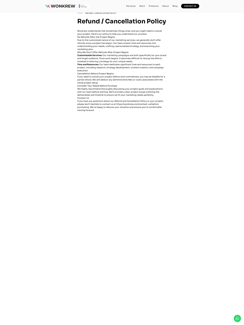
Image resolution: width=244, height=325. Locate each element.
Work (142, 6)
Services (131, 6)
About (165, 6)
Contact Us (190, 6)
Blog (175, 6)
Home (80, 13)
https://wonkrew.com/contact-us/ (134, 104)
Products (154, 6)
